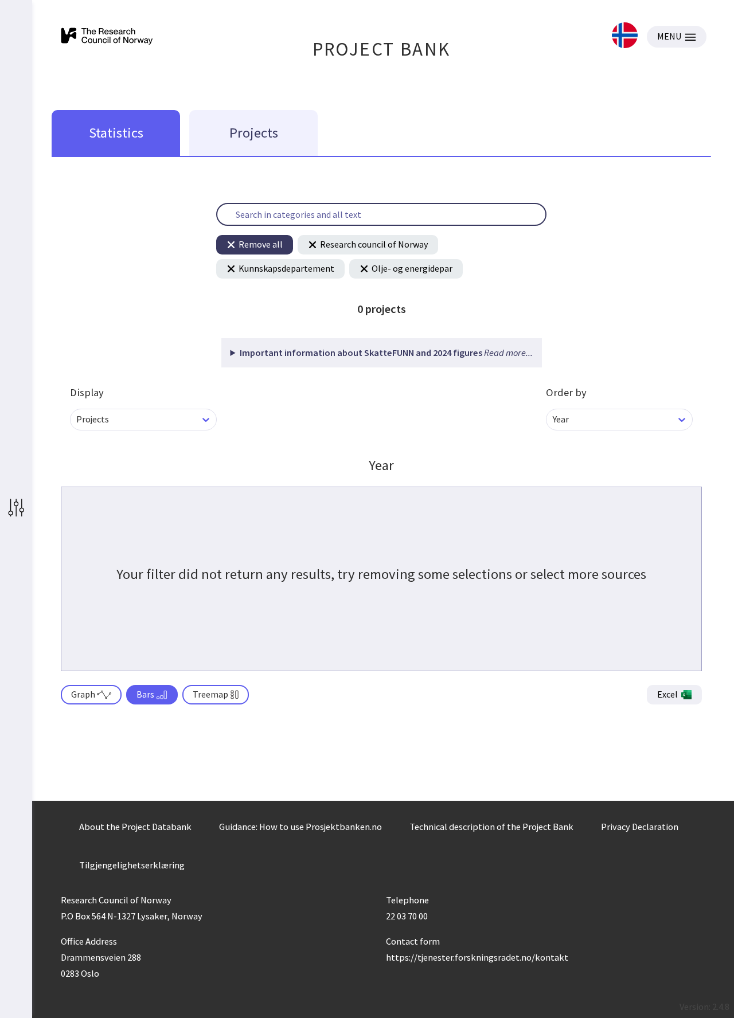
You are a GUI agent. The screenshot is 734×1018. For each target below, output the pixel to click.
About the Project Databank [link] (135, 826)
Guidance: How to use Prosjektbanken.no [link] (300, 826)
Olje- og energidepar (412, 268)
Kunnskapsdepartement (286, 268)
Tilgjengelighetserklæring (132, 865)
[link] (625, 36)
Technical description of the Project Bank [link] (491, 826)
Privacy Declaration (639, 826)
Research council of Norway (374, 244)
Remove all (261, 244)
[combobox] (77, 419)
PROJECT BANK (382, 49)
